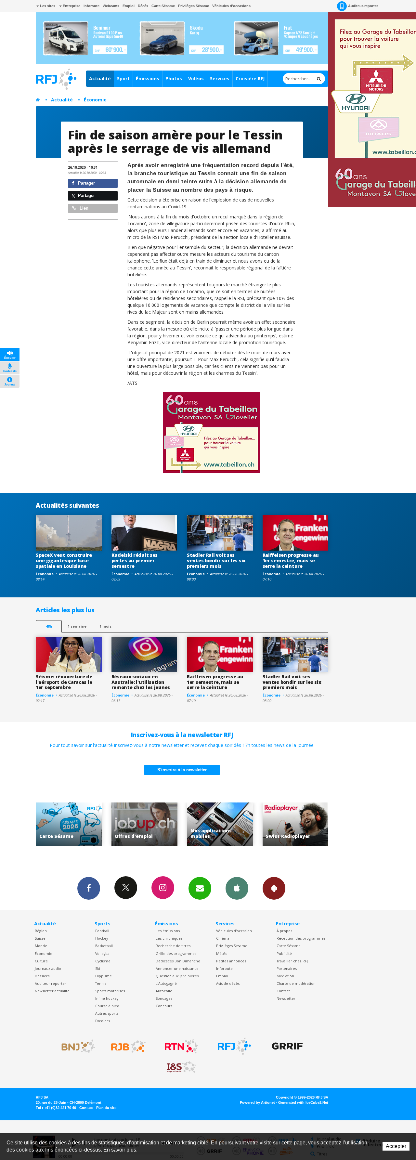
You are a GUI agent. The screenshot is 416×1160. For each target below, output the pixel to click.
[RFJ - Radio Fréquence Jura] (234, 1046)
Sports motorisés (110, 991)
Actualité (100, 78)
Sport (123, 78)
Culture (41, 961)
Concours (164, 1006)
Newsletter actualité (52, 991)
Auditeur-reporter (363, 6)
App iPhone (237, 888)
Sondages (164, 998)
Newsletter (286, 998)
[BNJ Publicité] (75, 1046)
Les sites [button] (47, 6)
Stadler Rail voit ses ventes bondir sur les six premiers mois (216, 560)
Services (219, 78)
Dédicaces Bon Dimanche (178, 961)
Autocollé (164, 991)
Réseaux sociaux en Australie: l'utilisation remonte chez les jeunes (140, 682)
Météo (222, 953)
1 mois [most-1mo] (105, 626)
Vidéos (196, 78)
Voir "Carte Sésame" (299, 824)
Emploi (129, 6)
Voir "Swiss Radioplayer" (223, 824)
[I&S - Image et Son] (181, 1067)
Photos (173, 78)
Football (102, 931)
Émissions (147, 78)
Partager (86, 183)
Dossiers (42, 976)
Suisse (40, 938)
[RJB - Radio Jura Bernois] (128, 1046)
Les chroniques (169, 938)
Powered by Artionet (257, 1102)
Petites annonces (231, 961)
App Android (274, 888)
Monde (41, 946)
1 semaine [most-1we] (77, 626)
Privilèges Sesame (231, 946)
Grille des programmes (176, 953)
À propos (284, 931)
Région (41, 931)
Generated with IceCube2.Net (303, 1102)
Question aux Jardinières (177, 976)
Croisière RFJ (250, 78)
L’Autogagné (166, 983)
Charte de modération (296, 983)
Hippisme (103, 976)
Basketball (104, 946)
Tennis (100, 983)
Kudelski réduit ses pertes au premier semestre (134, 560)
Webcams (111, 6)
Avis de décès (228, 983)
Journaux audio (48, 968)
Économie (95, 100)
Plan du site (106, 1108)
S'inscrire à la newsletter (182, 769)
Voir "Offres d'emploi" (72, 824)
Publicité (284, 953)
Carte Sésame (163, 6)
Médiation (285, 976)
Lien (83, 208)
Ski (97, 968)
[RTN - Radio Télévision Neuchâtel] (181, 1046)
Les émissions (168, 931)
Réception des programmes (301, 938)
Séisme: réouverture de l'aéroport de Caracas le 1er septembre (64, 682)
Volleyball (103, 953)
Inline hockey (106, 998)
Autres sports (106, 1013)
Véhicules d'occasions (231, 6)
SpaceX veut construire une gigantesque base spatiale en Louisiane (64, 560)
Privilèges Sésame (193, 6)
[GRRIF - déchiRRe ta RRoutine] (287, 1046)
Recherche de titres (173, 946)
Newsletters (199, 888)
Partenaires (287, 968)
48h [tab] (49, 626)
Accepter (396, 1146)
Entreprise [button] (71, 6)
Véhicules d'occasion (234, 931)
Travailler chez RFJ (292, 961)
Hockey (101, 938)
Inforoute (91, 6)
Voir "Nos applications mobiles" (148, 824)
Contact (283, 991)
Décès (143, 6)
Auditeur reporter (50, 983)
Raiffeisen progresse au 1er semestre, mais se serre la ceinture (291, 560)
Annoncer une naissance (177, 968)
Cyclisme (102, 961)
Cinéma (222, 938)
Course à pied (107, 1006)
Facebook (88, 888)
